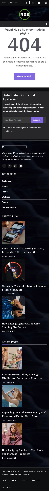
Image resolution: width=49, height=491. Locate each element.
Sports (5, 202)
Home (4, 481)
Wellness (6, 197)
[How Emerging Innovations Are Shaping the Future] (24, 307)
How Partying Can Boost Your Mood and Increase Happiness (22, 452)
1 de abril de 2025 (8, 256)
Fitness (5, 186)
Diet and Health (9, 207)
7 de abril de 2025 (8, 294)
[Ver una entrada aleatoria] (45, 24)
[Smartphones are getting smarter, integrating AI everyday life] (24, 232)
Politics (5, 192)
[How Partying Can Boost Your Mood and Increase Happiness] (24, 434)
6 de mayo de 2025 (9, 382)
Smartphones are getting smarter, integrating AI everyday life (23, 250)
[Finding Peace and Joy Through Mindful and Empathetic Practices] (24, 358)
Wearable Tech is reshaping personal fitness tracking (24, 288)
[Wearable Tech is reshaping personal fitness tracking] (24, 270)
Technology (7, 181)
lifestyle (35, 481)
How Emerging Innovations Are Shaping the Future (21, 325)
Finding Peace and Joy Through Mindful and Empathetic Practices (22, 376)
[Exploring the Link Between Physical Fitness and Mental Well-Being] (24, 396)
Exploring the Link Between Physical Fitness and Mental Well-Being (24, 414)
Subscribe (37, 120)
